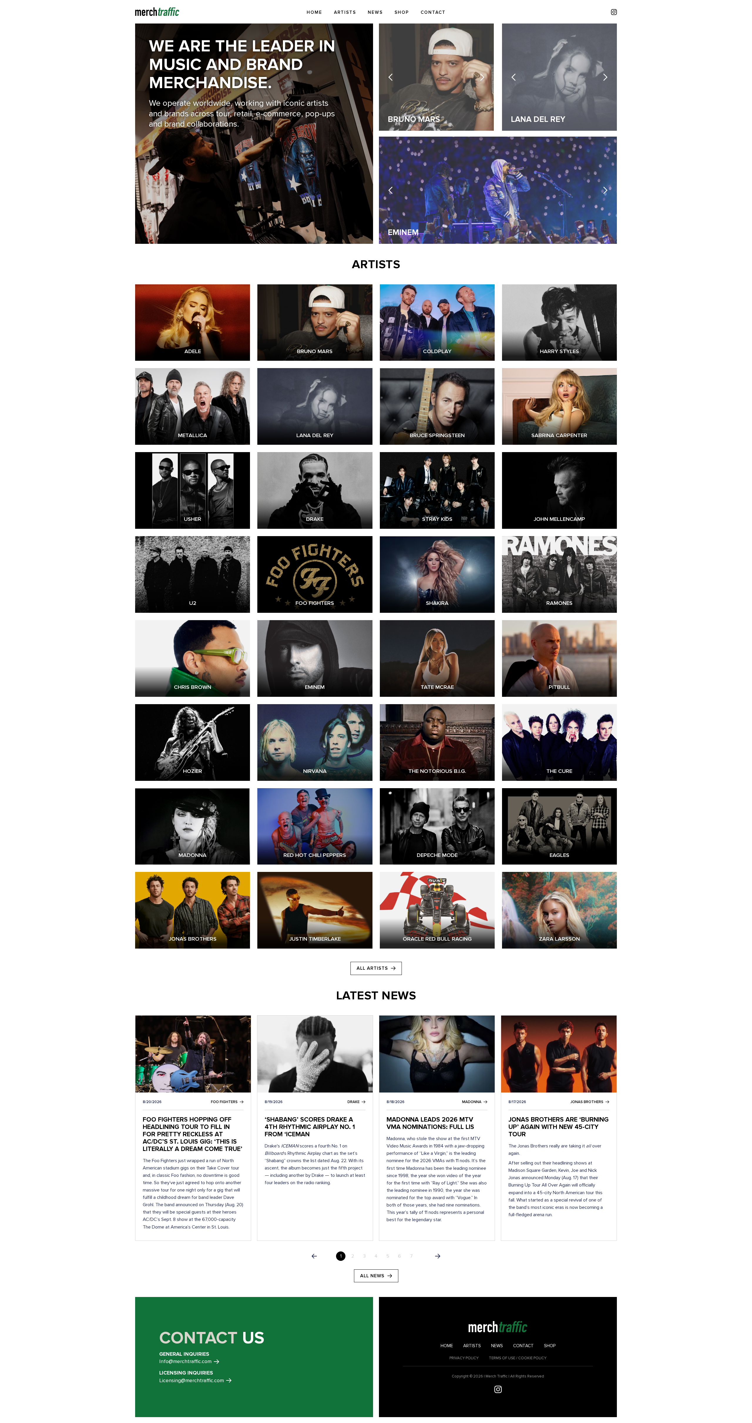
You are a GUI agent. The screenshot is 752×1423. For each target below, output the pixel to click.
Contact (433, 12)
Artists (345, 12)
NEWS (375, 12)
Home (314, 12)
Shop (402, 12)
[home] (157, 11)
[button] (390, 77)
